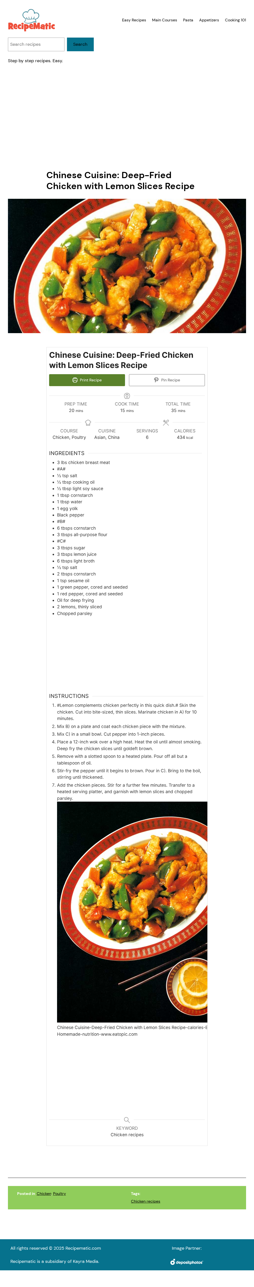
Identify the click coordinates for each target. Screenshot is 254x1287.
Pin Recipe (170, 380)
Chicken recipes (145, 1201)
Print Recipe (90, 380)
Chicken (44, 1193)
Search (80, 44)
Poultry (59, 1193)
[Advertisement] (127, 117)
